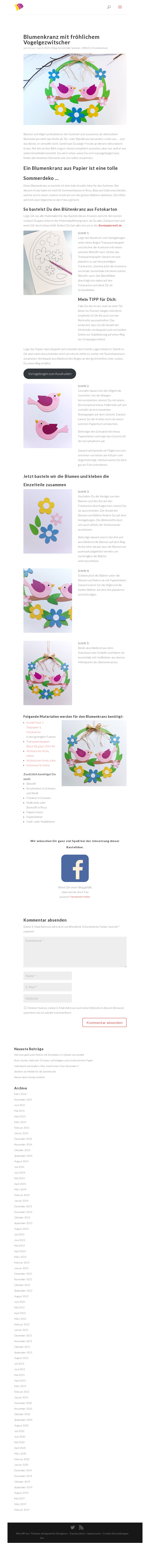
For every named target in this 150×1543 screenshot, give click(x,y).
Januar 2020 (21, 1464)
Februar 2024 (21, 1195)
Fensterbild (64, 47)
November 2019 (23, 1475)
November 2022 (23, 1279)
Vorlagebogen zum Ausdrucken (49, 374)
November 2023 (23, 1211)
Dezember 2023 (23, 1206)
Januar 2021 (21, 1397)
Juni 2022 (19, 1301)
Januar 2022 (21, 1329)
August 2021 (21, 1357)
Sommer (75, 47)
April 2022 (20, 1313)
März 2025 (20, 1122)
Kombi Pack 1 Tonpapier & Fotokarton (35, 727)
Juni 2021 (19, 1369)
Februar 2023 (21, 1262)
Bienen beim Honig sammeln (29, 1077)
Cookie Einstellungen (115, 1533)
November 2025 (23, 1099)
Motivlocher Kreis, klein (41, 760)
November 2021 (23, 1341)
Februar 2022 (21, 1324)
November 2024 (23, 1144)
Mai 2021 (19, 1374)
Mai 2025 (19, 1110)
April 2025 (20, 1116)
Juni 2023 (19, 1240)
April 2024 (20, 1183)
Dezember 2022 (23, 1273)
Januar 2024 (21, 1200)
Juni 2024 (19, 1172)
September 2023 (23, 1223)
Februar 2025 (21, 1127)
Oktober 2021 (22, 1346)
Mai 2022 (19, 1307)
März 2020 (20, 1453)
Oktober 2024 (22, 1150)
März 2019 (20, 1504)
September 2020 (23, 1419)
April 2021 (20, 1380)
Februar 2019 (21, 1509)
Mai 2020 (19, 1442)
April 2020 (20, 1447)
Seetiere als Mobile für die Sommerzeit (35, 1071)
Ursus (31, 47)
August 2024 (21, 1161)
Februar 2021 (21, 1391)
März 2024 (20, 1189)
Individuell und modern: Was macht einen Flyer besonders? (46, 1066)
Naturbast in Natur (38, 765)
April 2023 (20, 1251)
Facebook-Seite (80, 896)
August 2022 (21, 1296)
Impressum (94, 1533)
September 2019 (23, 1487)
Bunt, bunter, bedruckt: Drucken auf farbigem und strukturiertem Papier (53, 1060)
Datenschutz (77, 1533)
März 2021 (20, 1386)
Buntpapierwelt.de (110, 225)
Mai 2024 (19, 1178)
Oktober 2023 (22, 1217)
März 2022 (20, 1318)
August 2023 (21, 1228)
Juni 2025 (19, 1105)
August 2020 (21, 1425)
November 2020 (23, 1408)
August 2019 (21, 1492)
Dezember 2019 (23, 1470)
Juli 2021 (19, 1363)
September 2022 (23, 1290)
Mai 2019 (19, 1498)
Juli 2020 (19, 1431)
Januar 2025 (21, 1133)
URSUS (85, 47)
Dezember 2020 (23, 1403)
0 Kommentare (99, 47)
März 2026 (20, 1093)
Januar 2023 (21, 1268)
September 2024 (23, 1155)
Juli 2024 (19, 1166)
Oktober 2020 (22, 1414)
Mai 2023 (19, 1245)
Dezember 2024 (23, 1138)
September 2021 (23, 1352)
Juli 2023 (19, 1234)
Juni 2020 (19, 1436)
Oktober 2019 (22, 1481)
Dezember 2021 (23, 1335)
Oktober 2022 (22, 1284)
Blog (54, 47)
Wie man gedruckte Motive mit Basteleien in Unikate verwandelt (49, 1054)
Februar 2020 (21, 1459)
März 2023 (20, 1256)
